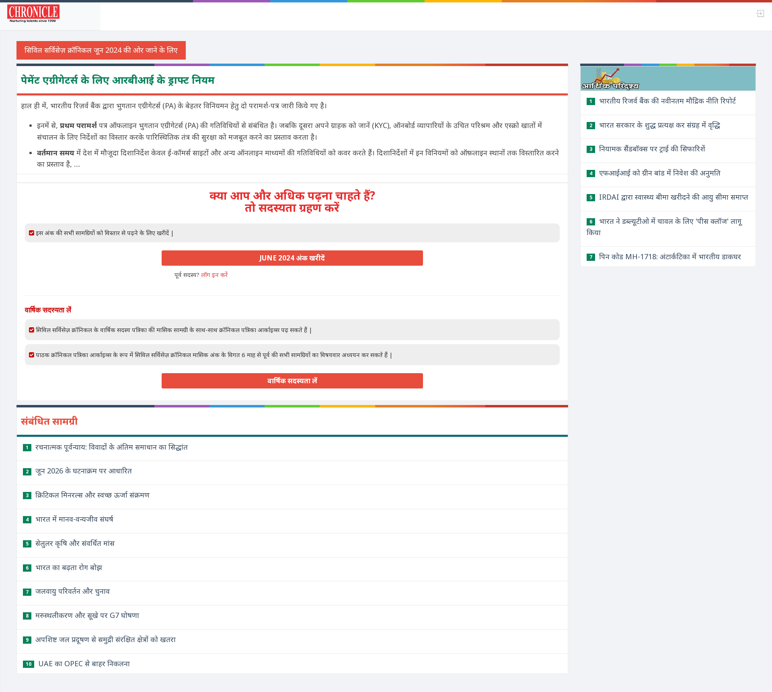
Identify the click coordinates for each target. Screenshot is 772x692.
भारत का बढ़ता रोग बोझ (64, 567)
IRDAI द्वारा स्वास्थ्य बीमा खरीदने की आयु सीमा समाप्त (668, 197)
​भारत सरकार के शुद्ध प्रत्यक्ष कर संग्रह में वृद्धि (654, 125)
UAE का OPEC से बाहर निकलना (78, 663)
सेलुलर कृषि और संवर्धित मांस (70, 543)
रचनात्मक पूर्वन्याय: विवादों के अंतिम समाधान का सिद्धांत (107, 447)
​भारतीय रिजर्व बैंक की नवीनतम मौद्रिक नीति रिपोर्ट (662, 100)
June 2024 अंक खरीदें (292, 257)
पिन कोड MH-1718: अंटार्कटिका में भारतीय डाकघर (665, 256)
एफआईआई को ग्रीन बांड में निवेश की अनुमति (655, 173)
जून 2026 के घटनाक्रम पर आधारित (79, 470)
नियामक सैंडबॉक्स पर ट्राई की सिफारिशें (647, 148)
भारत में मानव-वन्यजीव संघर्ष (69, 519)
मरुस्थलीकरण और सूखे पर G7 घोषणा (82, 615)
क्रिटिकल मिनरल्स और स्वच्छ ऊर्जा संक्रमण (88, 495)
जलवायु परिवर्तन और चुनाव (68, 591)
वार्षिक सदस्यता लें (292, 380)
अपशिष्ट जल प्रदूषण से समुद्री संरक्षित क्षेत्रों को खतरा (101, 639)
